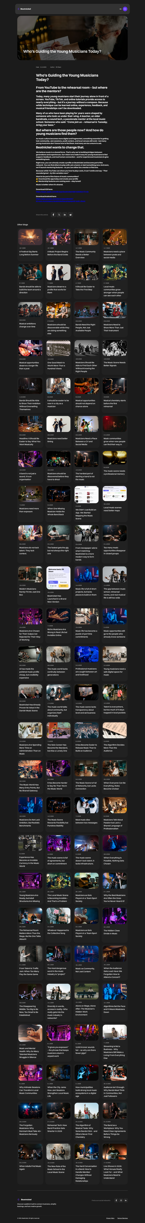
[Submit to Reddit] (70, 214)
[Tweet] (59, 214)
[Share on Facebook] (53, 214)
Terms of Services (122, 1218)
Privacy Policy (110, 1218)
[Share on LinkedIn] (64, 214)
